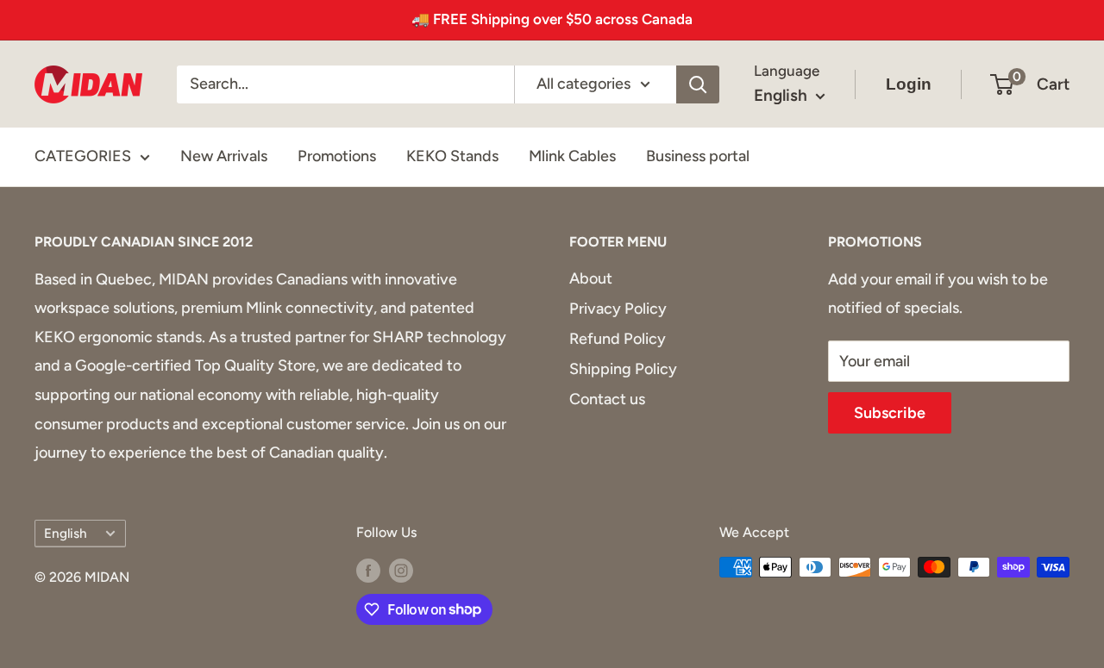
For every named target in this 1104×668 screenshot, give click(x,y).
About (590, 278)
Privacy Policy (618, 308)
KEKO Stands (452, 156)
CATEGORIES (82, 156)
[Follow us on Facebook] (368, 570)
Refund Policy (617, 338)
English (65, 533)
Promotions (337, 156)
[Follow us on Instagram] (401, 570)
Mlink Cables (572, 156)
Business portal (698, 156)
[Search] (697, 84)
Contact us (607, 399)
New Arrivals (223, 156)
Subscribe (889, 412)
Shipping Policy (623, 368)
